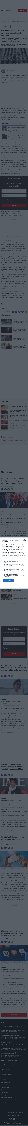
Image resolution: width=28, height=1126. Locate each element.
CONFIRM (8, 580)
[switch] (22, 565)
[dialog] (14, 563)
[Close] (25, 540)
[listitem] (14, 562)
